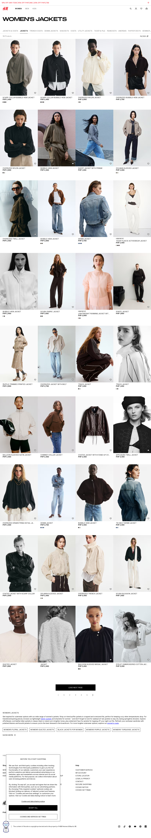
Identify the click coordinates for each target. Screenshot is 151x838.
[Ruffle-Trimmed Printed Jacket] (19, 354)
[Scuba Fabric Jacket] (57, 281)
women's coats (113, 723)
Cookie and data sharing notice (33, 801)
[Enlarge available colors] (5, 102)
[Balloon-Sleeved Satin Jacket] (19, 424)
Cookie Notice (82, 787)
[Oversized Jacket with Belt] (57, 354)
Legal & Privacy (83, 779)
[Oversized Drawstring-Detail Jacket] (19, 492)
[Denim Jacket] (94, 208)
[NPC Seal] (6, 826)
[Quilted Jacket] (19, 634)
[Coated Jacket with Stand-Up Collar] (94, 424)
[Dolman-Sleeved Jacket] (57, 563)
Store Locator (82, 776)
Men (27, 9)
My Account (81, 773)
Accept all (33, 808)
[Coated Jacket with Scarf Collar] (19, 563)
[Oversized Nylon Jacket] (94, 67)
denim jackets (46, 719)
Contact (79, 781)
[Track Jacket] (94, 354)
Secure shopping (83, 784)
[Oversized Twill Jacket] (19, 208)
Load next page (75, 687)
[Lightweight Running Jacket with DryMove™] (94, 281)
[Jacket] (57, 634)
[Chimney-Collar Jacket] (57, 424)
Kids (34, 9)
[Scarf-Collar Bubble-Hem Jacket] (19, 67)
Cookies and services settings (33, 817)
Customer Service (84, 770)
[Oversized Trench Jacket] (94, 563)
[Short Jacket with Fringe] (94, 138)
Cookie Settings (83, 790)
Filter (143, 36)
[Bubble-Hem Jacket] (57, 138)
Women (18, 9)
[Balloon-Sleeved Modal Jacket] (94, 634)
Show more (8, 735)
